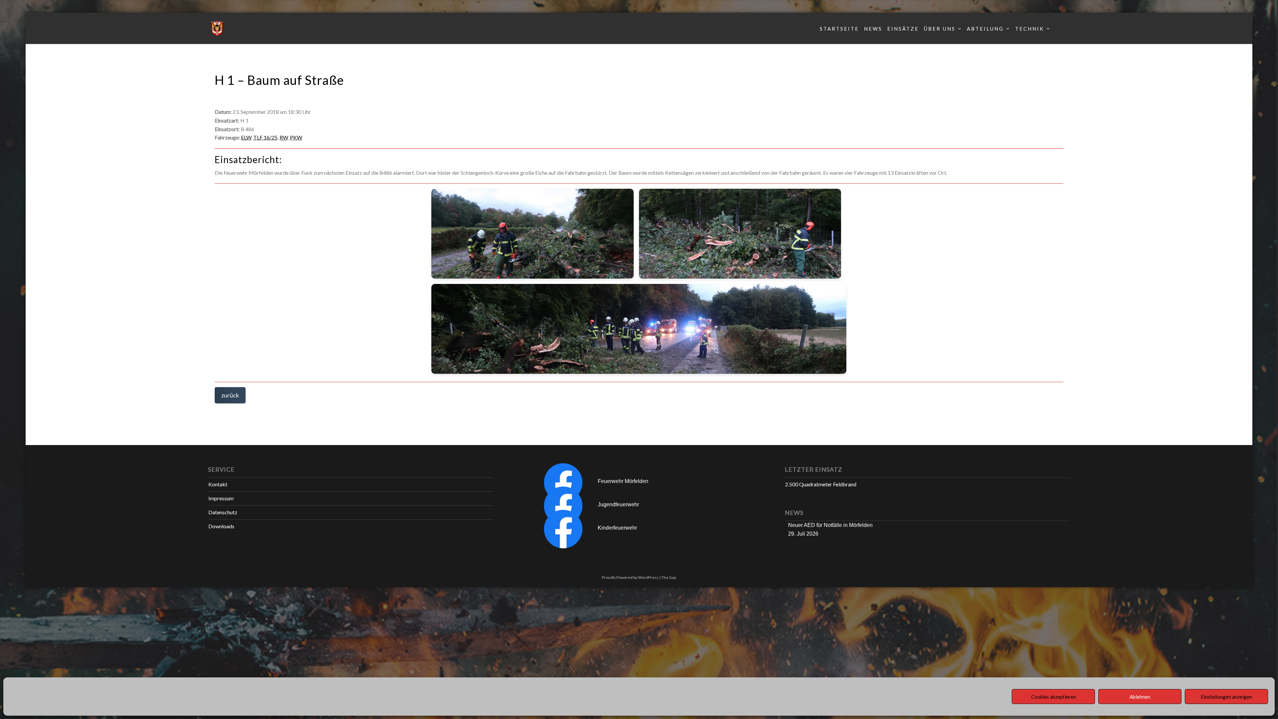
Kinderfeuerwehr (617, 528)
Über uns (940, 29)
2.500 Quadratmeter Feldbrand (820, 484)
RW (284, 137)
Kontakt (217, 484)
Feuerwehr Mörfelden (623, 481)
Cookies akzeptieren (1053, 697)
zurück (230, 395)
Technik (1029, 29)
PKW (296, 137)
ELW (246, 137)
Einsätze (903, 29)
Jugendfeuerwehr (618, 504)
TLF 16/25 (265, 137)
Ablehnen (1140, 697)
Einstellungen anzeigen (1226, 697)
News (873, 29)
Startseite (839, 29)
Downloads (221, 526)
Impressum (221, 498)
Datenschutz (222, 512)
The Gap (668, 577)
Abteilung (985, 29)
